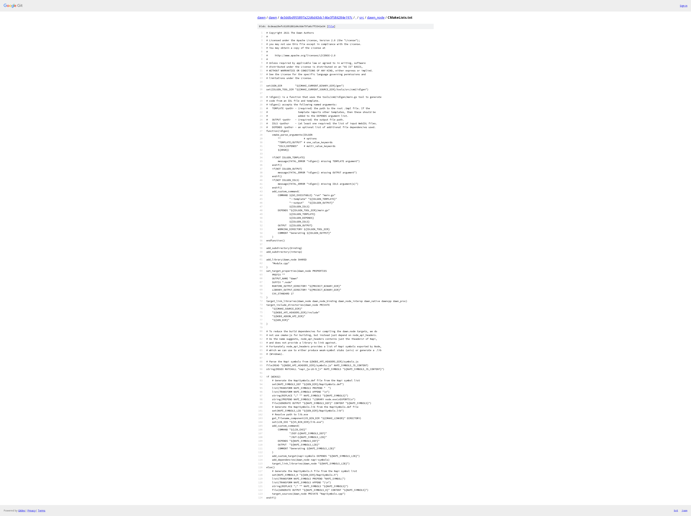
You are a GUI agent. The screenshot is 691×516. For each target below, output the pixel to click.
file (331, 26)
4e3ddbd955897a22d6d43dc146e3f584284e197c (316, 17)
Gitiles (21, 510)
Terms (41, 510)
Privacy (31, 510)
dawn (261, 17)
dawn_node (376, 17)
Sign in (683, 5)
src (361, 17)
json (684, 510)
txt (676, 510)
